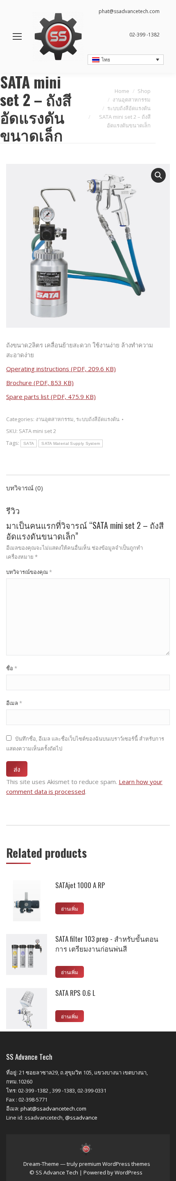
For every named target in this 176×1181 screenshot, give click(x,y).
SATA (28, 443)
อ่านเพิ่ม (69, 908)
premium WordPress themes (114, 1163)
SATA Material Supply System (70, 443)
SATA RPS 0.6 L (75, 993)
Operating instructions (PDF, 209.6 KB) (61, 369)
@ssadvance (81, 1117)
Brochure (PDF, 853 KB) (40, 383)
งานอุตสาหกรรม (55, 419)
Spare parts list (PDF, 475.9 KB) (51, 396)
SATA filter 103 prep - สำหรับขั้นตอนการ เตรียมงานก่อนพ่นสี (106, 944)
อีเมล (14, 703)
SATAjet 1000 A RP (80, 885)
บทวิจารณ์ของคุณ (29, 572)
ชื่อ (11, 668)
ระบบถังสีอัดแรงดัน (98, 419)
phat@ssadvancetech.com (53, 1108)
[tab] (88, 484)
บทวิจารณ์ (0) (24, 488)
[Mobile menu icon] (17, 36)
